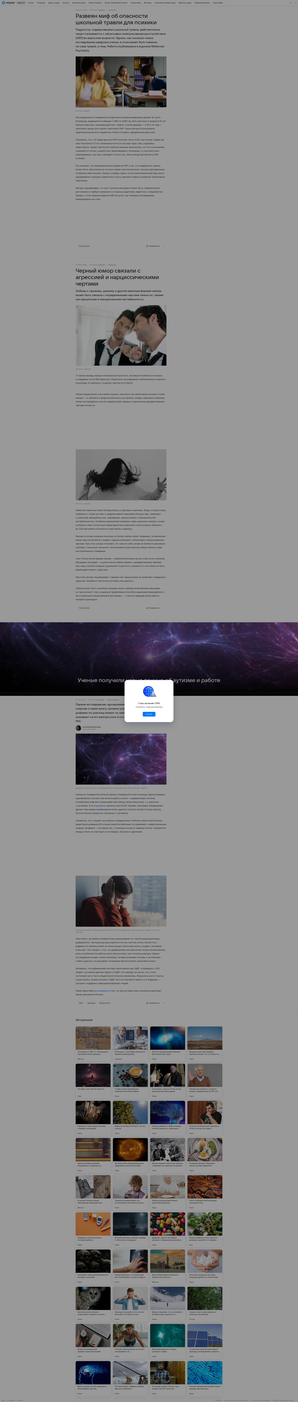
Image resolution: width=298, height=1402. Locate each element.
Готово (149, 714)
